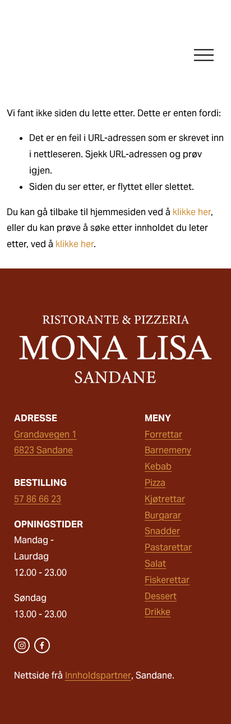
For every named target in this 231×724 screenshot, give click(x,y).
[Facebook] (42, 645)
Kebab (158, 466)
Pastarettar (168, 547)
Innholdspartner (98, 675)
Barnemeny (168, 450)
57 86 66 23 (37, 499)
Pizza (155, 483)
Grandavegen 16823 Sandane (45, 443)
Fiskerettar (167, 580)
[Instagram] (22, 645)
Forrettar (163, 434)
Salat (155, 564)
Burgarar (163, 515)
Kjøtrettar (165, 499)
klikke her (192, 212)
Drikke (157, 612)
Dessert (161, 596)
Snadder (162, 531)
